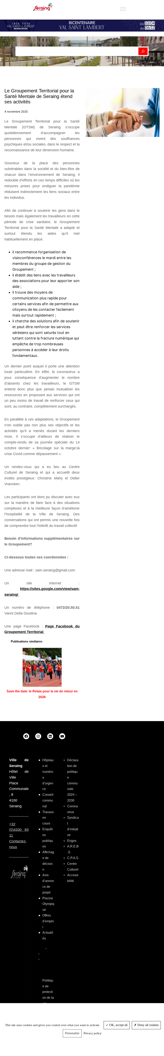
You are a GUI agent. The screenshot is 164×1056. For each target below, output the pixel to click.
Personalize (72, 1033)
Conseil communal (47, 800)
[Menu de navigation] (123, 9)
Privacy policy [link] (93, 1033)
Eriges (71, 840)
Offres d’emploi (48, 921)
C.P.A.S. (73, 858)
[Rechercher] (143, 51)
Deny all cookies (148, 1025)
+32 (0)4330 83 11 (19, 830)
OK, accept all (117, 1025)
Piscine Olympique (48, 904)
